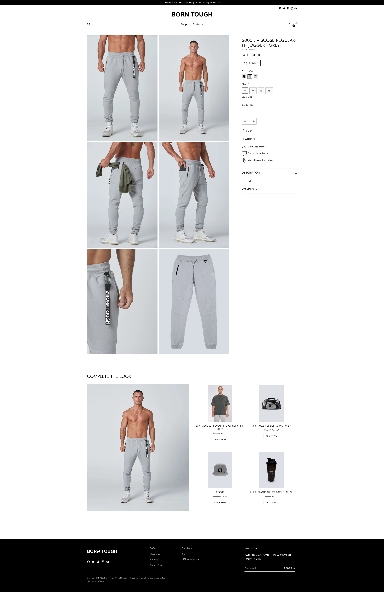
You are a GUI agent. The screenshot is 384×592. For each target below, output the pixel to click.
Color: (248, 71)
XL (269, 90)
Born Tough (109, 577)
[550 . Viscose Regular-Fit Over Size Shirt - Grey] (220, 403)
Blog (184, 554)
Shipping (155, 554)
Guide (249, 96)
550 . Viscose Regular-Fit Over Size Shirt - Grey (220, 427)
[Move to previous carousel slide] (287, 529)
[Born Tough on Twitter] (284, 8)
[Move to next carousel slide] (294, 528)
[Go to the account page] (289, 24)
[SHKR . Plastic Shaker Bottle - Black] (271, 470)
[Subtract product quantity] (253, 121)
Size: (245, 84)
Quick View (220, 439)
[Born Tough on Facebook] (280, 8)
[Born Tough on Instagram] (291, 8)
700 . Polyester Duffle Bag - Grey (271, 425)
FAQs (153, 548)
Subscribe (289, 568)
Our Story (187, 548)
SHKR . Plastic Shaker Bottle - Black (271, 492)
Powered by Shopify (95, 580)
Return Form (156, 565)
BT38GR (220, 492)
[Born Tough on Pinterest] (287, 8)
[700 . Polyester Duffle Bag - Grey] (271, 403)
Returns (154, 559)
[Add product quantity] (244, 121)
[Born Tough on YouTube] (295, 8)
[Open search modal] (89, 24)
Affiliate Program (191, 559)
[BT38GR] (220, 470)
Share (249, 131)
